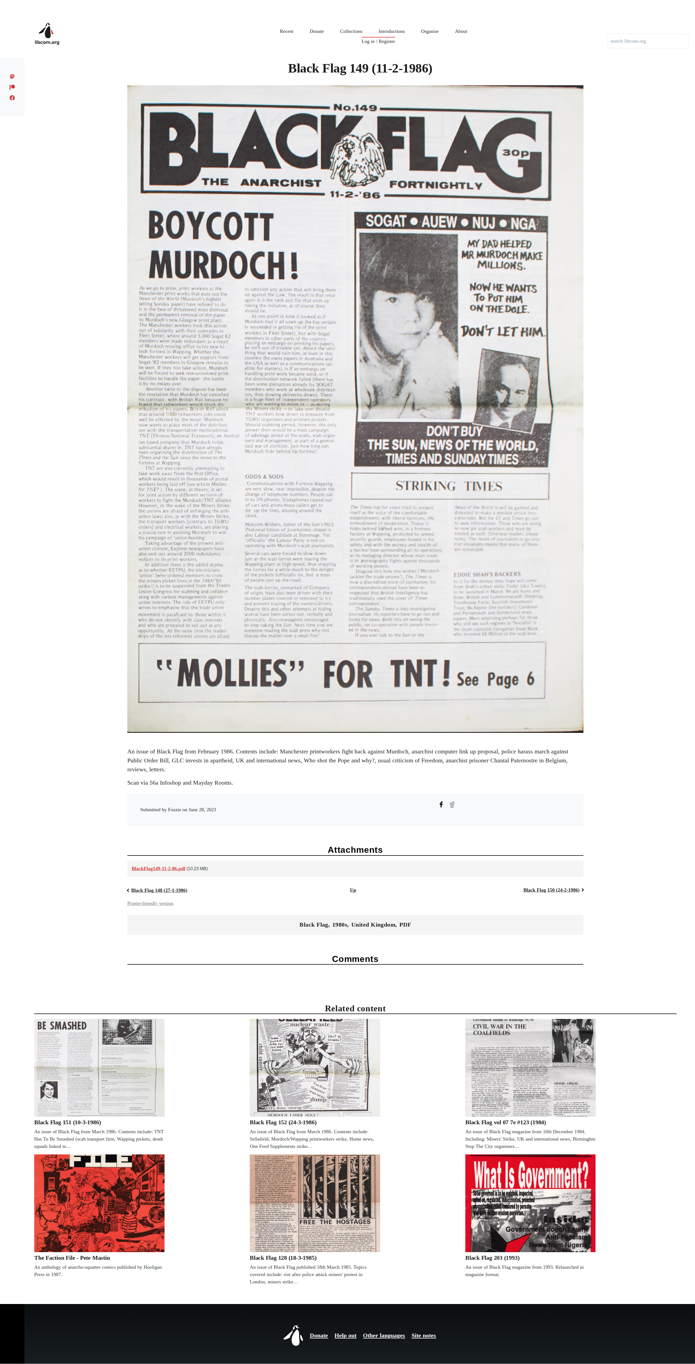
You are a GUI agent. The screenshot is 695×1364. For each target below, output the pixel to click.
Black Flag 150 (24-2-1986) (551, 890)
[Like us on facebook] (12, 97)
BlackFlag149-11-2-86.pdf (158, 868)
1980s (339, 924)
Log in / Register (378, 41)
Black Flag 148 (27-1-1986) (159, 890)
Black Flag (313, 924)
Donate (319, 1335)
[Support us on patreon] (12, 87)
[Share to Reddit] (452, 804)
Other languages (384, 1335)
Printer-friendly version (150, 903)
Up (353, 890)
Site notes (424, 1335)
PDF (405, 924)
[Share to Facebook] (441, 804)
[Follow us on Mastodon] (12, 76)
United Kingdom (373, 924)
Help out (345, 1335)
